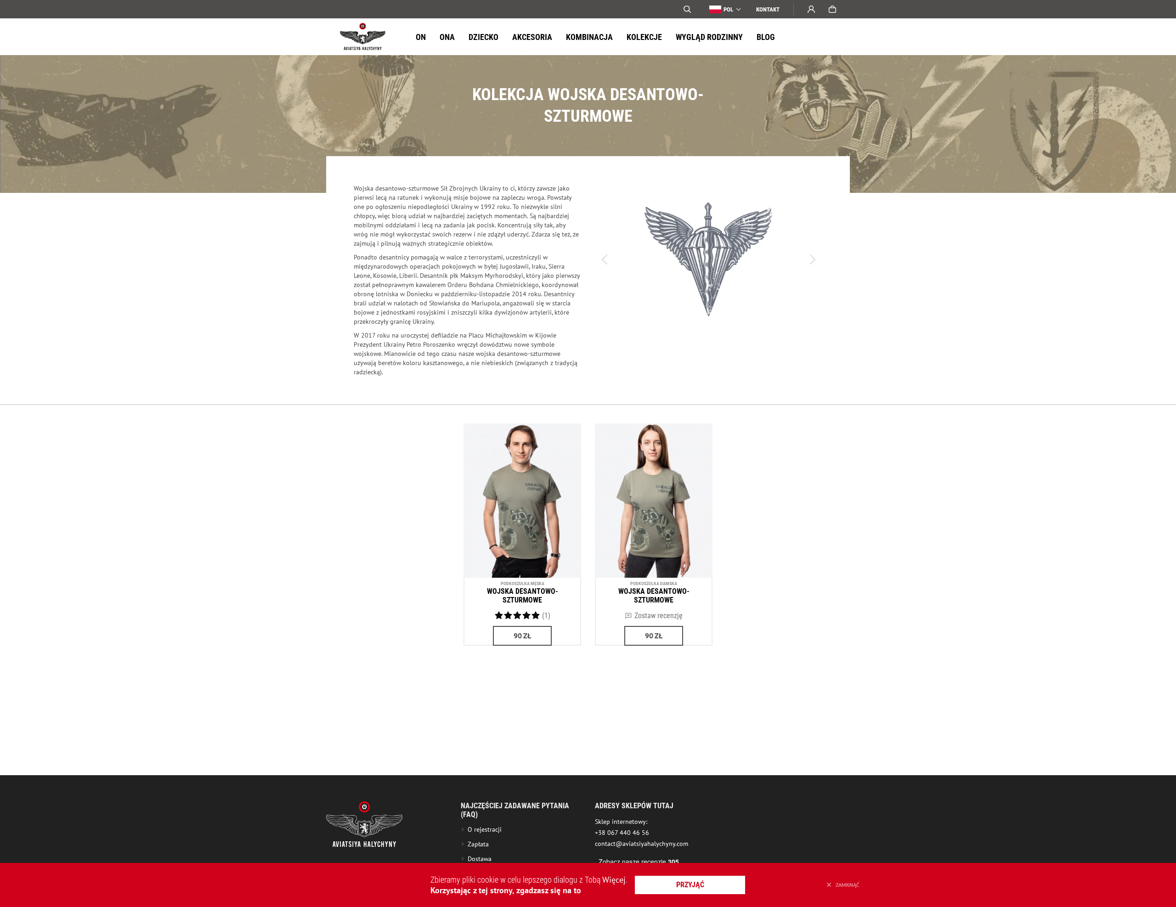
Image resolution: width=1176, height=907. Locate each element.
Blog (766, 37)
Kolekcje (644, 37)
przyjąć (690, 884)
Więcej (614, 879)
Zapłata (478, 844)
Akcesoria (532, 37)
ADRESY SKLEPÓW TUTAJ (634, 805)
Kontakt (768, 9)
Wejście (811, 9)
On (421, 37)
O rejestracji (485, 829)
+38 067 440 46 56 (622, 832)
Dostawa (480, 859)
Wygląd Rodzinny (709, 37)
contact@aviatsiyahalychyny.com (641, 843)
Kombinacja (589, 37)
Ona (447, 37)
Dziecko (483, 37)
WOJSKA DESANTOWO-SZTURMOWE (522, 595)
